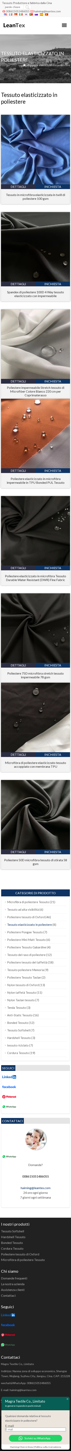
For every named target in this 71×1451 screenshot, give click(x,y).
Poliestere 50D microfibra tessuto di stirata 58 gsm (35, 862)
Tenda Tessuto (16, 1007)
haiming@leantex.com (47, 11)
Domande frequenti (14, 1278)
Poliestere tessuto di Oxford (26, 917)
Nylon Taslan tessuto (21, 1000)
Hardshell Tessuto (19, 1038)
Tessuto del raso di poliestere (26, 955)
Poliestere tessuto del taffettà (27, 962)
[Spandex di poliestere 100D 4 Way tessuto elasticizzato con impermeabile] (35, 280)
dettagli (18, 186)
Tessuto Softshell (18, 1030)
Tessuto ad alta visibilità (23, 909)
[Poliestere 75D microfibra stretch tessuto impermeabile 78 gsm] (35, 661)
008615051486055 (18, 11)
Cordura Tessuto (18, 1053)
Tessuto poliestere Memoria (25, 970)
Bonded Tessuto (17, 1022)
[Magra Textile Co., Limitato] (14, 29)
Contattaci (8, 1295)
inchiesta (52, 186)
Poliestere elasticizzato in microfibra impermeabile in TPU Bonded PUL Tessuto (35, 480)
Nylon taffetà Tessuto (21, 992)
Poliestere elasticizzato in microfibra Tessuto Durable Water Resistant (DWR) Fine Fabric (35, 578)
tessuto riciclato (18, 1045)
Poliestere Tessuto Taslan (24, 977)
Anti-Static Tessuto (20, 1015)
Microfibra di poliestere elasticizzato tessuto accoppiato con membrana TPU (35, 764)
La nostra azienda (12, 1284)
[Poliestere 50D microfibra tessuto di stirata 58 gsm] (35, 848)
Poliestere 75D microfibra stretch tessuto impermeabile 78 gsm (35, 675)
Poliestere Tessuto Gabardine (26, 947)
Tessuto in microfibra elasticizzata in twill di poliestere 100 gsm (35, 196)
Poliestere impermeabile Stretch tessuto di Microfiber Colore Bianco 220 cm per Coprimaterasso (35, 391)
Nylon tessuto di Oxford (23, 985)
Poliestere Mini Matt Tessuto (26, 939)
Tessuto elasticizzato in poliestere (29, 924)
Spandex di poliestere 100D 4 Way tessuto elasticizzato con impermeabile (35, 294)
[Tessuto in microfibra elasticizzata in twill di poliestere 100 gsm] (35, 183)
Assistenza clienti (12, 1290)
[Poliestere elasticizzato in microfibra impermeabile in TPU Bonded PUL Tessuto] (35, 467)
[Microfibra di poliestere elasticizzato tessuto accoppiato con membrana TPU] (35, 751)
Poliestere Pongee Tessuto (25, 932)
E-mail (9, 1426)
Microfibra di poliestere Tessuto (28, 902)
